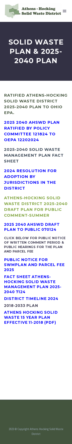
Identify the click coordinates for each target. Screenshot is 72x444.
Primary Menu (64, 11)
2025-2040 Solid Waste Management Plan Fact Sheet (34, 155)
